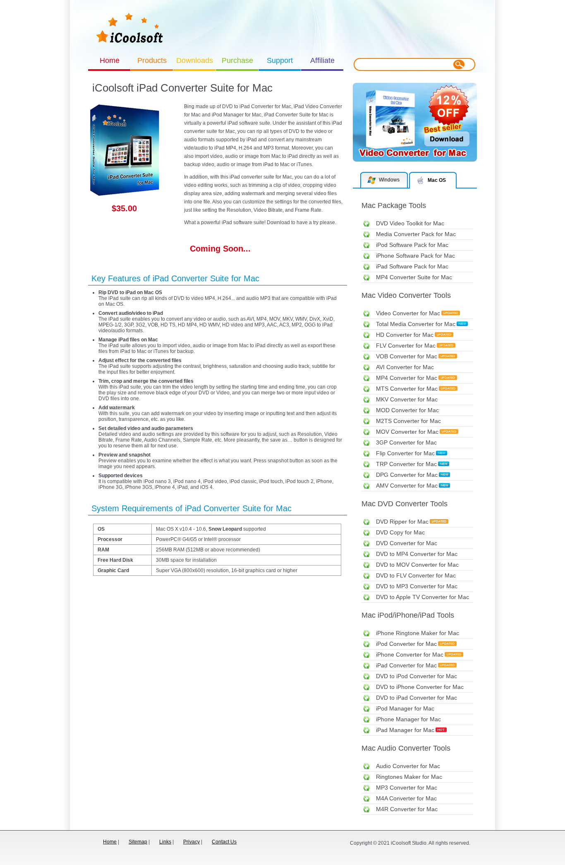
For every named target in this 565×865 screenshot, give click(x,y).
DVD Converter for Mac (406, 543)
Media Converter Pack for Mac (416, 234)
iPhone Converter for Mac (409, 654)
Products (152, 60)
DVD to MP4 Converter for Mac (416, 554)
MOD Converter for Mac (407, 410)
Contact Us (224, 842)
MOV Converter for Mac (407, 431)
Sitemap (138, 842)
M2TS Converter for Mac (408, 421)
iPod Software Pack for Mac (412, 245)
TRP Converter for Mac (406, 464)
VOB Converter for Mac (406, 356)
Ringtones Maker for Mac (409, 776)
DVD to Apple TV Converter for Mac (422, 597)
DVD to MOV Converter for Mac (417, 564)
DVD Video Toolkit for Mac (410, 223)
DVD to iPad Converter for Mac (416, 697)
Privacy (191, 842)
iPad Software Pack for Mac (412, 266)
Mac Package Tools (394, 205)
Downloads (194, 60)
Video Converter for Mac (408, 313)
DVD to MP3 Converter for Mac (416, 586)
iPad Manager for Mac (405, 730)
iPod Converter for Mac (406, 643)
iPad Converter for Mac (406, 665)
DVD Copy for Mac (400, 532)
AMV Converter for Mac (407, 485)
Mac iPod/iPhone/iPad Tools (408, 615)
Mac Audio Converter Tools (406, 748)
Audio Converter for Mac (408, 766)
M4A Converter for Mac (406, 798)
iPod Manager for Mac (405, 708)
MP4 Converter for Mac (406, 378)
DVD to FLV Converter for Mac (416, 575)
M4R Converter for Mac (407, 809)
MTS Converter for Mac (407, 388)
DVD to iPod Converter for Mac (416, 676)
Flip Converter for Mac (405, 453)
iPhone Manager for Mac (408, 719)
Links (165, 842)
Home (110, 60)
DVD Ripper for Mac (402, 521)
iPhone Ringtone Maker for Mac (417, 633)
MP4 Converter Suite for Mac (414, 277)
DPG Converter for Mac (407, 474)
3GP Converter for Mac (406, 442)
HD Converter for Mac (404, 334)
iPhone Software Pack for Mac (415, 255)
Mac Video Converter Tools (406, 295)
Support (280, 60)
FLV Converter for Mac (406, 345)
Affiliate (322, 60)
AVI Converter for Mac (405, 367)
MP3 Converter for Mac (406, 787)
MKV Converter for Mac (407, 399)
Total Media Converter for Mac (415, 324)
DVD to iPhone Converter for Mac (420, 687)
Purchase (237, 60)
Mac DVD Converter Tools (405, 504)
